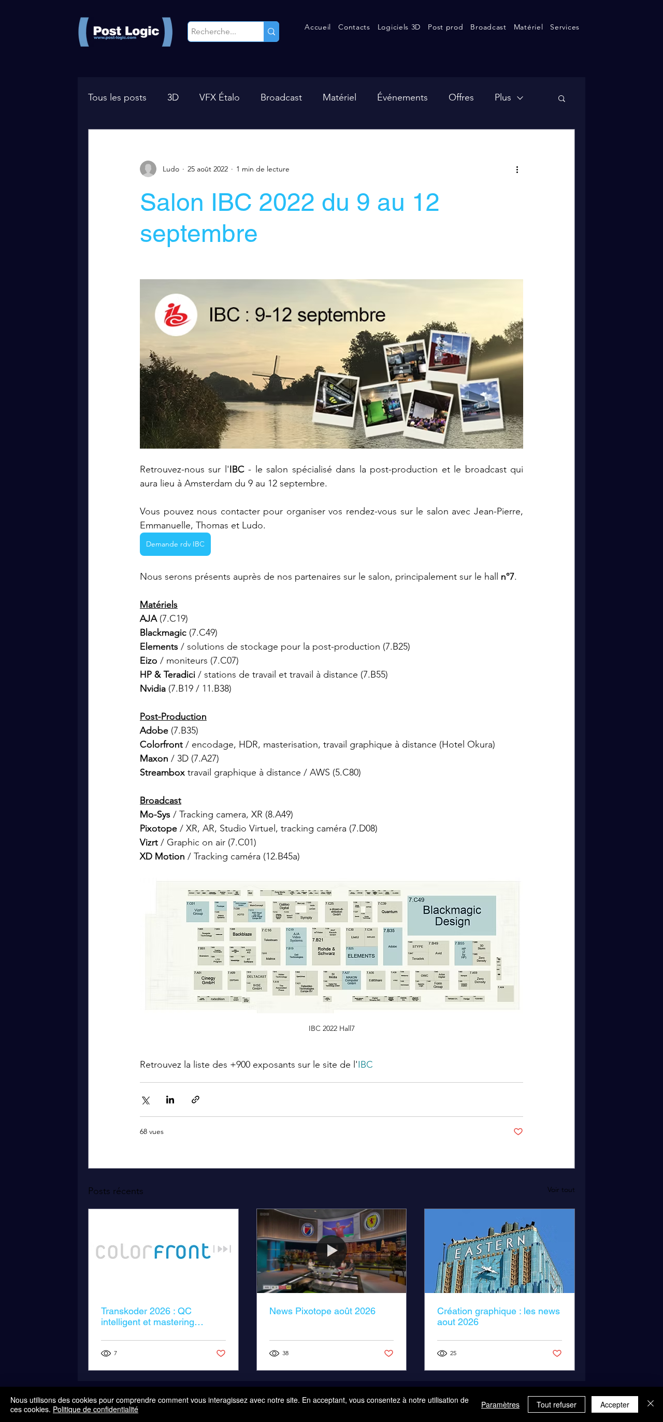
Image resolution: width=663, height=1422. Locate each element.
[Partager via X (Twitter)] (145, 1099)
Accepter (614, 1404)
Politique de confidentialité (95, 1409)
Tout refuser (556, 1404)
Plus (503, 97)
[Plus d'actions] (517, 169)
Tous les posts (117, 97)
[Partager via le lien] (195, 1099)
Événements (402, 97)
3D (173, 97)
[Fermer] (650, 1404)
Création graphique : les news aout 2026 (498, 1316)
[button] (354, 27)
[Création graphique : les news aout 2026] (499, 1251)
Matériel (339, 97)
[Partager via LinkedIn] (170, 1099)
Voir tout (561, 1189)
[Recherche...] (271, 31)
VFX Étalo (219, 97)
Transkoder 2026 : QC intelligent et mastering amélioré (147, 1316)
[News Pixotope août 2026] (332, 1251)
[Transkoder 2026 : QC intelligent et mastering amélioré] (163, 1251)
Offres (461, 97)
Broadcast (281, 97)
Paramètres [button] (500, 1404)
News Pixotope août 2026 (322, 1310)
